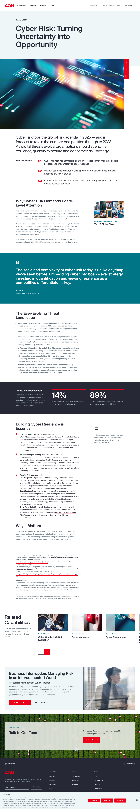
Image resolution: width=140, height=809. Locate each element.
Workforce (98, 788)
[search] (58, 5)
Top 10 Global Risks (104, 224)
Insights (43, 5)
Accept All (120, 800)
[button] (20, 702)
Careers (104, 5)
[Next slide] (47, 651)
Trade (96, 776)
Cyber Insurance (80, 637)
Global (131, 5)
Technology (98, 780)
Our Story (53, 776)
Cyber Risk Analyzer (116, 637)
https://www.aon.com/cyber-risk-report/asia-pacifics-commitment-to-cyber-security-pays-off (45, 562)
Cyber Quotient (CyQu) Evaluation (50, 638)
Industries (33, 5)
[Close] (137, 800)
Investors (111, 5)
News (118, 5)
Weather (97, 784)
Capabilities (21, 5)
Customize (94, 800)
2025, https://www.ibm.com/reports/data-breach (64, 556)
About (52, 5)
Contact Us (93, 5)
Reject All (107, 800)
